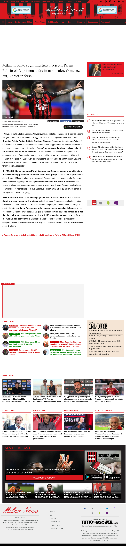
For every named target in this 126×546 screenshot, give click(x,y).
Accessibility (55, 522)
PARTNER (24, 1)
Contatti (53, 518)
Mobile (52, 512)
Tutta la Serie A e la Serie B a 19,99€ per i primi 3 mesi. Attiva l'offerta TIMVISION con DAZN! (42, 235)
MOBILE (78, 1)
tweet (77, 121)
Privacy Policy (55, 525)
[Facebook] (92, 1)
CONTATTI (69, 1)
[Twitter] (97, 1)
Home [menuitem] (9, 22)
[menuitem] (3, 22)
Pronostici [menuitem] (105, 22)
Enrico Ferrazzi (10, 126)
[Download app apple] (114, 1)
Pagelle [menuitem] (71, 22)
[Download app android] (119, 1)
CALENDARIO (58, 1)
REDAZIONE (35, 1)
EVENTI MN (15, 1)
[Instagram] (101, 1)
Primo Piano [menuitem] (40, 22)
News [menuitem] (63, 22)
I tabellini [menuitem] (81, 22)
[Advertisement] (105, 222)
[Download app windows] (123, 1)
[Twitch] (110, 1)
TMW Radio (46, 1)
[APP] (94, 202)
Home (6, 1)
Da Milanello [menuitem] (53, 22)
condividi (65, 121)
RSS (51, 515)
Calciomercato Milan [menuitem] (23, 22)
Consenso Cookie (56, 528)
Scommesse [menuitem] (93, 22)
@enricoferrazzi (28, 126)
